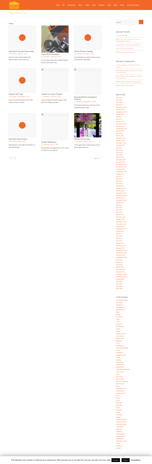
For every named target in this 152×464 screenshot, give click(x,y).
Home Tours (120, 365)
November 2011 (121, 224)
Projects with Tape (16, 94)
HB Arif (118, 85)
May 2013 (119, 181)
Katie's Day (120, 372)
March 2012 (120, 214)
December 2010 (121, 250)
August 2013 (120, 174)
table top (119, 429)
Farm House (120, 336)
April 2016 (119, 133)
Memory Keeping (121, 381)
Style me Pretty (121, 424)
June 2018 (119, 102)
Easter (118, 331)
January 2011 (120, 248)
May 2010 (119, 262)
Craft (117, 322)
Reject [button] (125, 460)
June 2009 (119, 284)
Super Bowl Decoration (50, 54)
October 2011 (120, 226)
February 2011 (121, 246)
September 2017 (121, 112)
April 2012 (119, 212)
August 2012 (120, 203)
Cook (117, 319)
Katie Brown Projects (123, 369)
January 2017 (120, 121)
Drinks (118, 329)
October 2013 (120, 169)
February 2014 (121, 160)
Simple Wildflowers (48, 142)
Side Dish (119, 410)
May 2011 (119, 238)
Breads (118, 314)
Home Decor (120, 362)
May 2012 (119, 210)
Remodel (119, 403)
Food (117, 343)
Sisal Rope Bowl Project (18, 139)
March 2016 (120, 136)
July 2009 (119, 281)
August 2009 (120, 279)
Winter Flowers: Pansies (83, 51)
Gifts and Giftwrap (122, 348)
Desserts (119, 324)
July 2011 (119, 234)
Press (118, 400)
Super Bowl (120, 427)
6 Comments (45, 57)
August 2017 (120, 114)
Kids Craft (119, 377)
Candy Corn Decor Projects (52, 94)
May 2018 (119, 105)
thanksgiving (120, 436)
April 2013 (119, 183)
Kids (117, 374)
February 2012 (121, 217)
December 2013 (121, 164)
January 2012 (120, 219)
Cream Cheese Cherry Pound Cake (125, 48)
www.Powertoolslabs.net (122, 65)
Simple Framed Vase (82, 139)
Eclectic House (121, 334)
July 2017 (119, 117)
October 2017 (120, 109)
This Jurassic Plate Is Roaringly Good (125, 52)
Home (137, 13)
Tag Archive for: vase (18, 13)
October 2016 (120, 126)
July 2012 (119, 205)
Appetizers (119, 305)
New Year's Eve (121, 388)
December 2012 (121, 193)
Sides (118, 412)
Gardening (119, 346)
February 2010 (121, 269)
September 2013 (121, 172)
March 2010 (120, 267)
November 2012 (121, 195)
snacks (118, 417)
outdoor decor (121, 393)
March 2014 (120, 157)
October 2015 (120, 145)
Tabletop (119, 431)
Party (118, 396)
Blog (117, 312)
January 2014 (120, 162)
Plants (118, 398)
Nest (117, 386)
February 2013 (121, 188)
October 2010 (120, 255)
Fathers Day (120, 338)
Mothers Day (120, 384)
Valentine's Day (121, 441)
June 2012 (119, 207)
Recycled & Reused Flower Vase (21, 51)
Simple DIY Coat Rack (128, 85)
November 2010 (121, 253)
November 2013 (121, 167)
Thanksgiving (120, 434)
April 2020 (119, 100)
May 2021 (119, 98)
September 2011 (121, 229)
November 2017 (121, 107)
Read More (136, 460)
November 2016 (121, 124)
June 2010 (119, 260)
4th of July (119, 303)
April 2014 (119, 155)
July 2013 (119, 176)
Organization (120, 391)
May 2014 (119, 153)
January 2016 (120, 141)
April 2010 (119, 265)
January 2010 (120, 272)
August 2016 (120, 131)
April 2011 (119, 241)
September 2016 (121, 129)
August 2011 (120, 231)
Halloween (119, 353)
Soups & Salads (121, 420)
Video (118, 443)
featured (119, 341)
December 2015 (121, 143)
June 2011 (119, 236)
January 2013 (120, 191)
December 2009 (121, 274)
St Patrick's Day (121, 422)
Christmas (119, 317)
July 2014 (119, 148)
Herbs (118, 357)
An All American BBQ (121, 35)
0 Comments (13, 54)
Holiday (118, 360)
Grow (118, 350)
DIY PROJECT (120, 326)
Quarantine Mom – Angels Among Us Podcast (128, 45)
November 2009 (121, 277)
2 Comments (45, 96)
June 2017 (119, 119)
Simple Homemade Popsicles (134, 82)
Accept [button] (115, 460)
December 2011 (121, 222)
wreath (118, 448)
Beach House (120, 310)
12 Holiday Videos (122, 300)
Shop (118, 408)
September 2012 (121, 200)
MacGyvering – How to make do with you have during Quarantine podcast (128, 40)
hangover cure (121, 355)
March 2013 (120, 186)
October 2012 (120, 198)
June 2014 (119, 150)
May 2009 (119, 286)
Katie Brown (120, 367)
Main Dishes (120, 379)
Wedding (119, 446)
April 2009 (119, 288)
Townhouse (120, 439)
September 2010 (121, 257)
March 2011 (120, 243)
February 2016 (121, 138)
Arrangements (121, 307)
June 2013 (119, 179)
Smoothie (119, 415)
